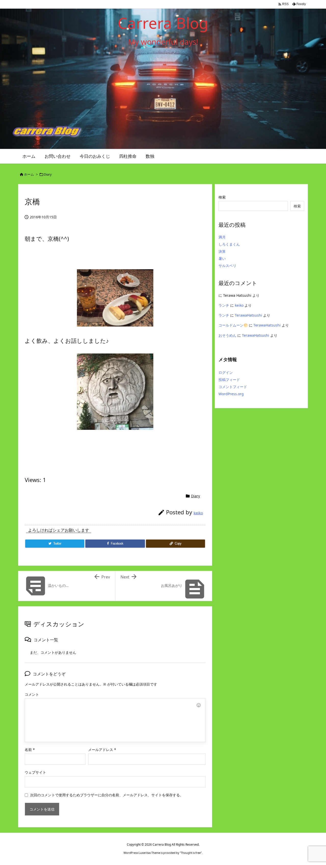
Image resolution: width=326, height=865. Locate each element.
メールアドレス (102, 749)
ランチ (224, 305)
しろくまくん (229, 244)
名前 (30, 749)
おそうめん (227, 335)
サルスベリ (227, 265)
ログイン (226, 372)
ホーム (29, 174)
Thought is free (191, 853)
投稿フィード (229, 379)
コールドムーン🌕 (233, 325)
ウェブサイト (35, 772)
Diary (48, 174)
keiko (198, 512)
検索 (222, 197)
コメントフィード (233, 386)
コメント (32, 694)
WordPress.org (231, 393)
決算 (222, 251)
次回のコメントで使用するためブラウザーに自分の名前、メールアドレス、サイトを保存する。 (106, 794)
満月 (222, 237)
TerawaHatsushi (248, 315)
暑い (222, 258)
